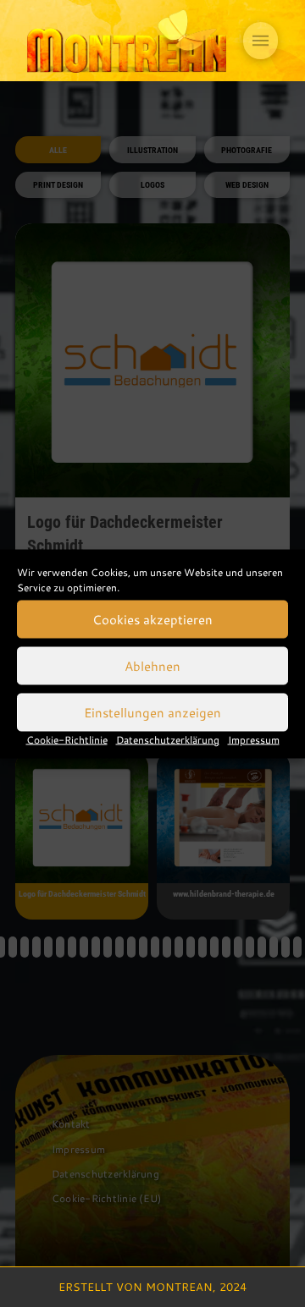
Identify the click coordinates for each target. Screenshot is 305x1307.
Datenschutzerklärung (167, 738)
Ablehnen (152, 665)
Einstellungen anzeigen (152, 712)
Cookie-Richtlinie (67, 738)
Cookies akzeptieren (152, 619)
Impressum (254, 738)
